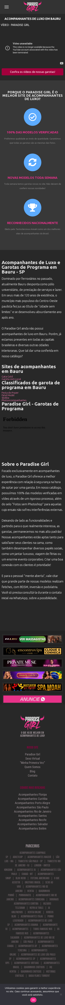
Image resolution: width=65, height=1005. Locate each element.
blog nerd (21, 878)
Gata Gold (7, 376)
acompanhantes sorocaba (31, 899)
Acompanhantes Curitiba (32, 798)
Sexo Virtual (32, 758)
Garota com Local (11, 379)
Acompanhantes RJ (26, 870)
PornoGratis (25, 895)
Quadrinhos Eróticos (34, 967)
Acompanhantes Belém (32, 828)
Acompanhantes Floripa (32, 794)
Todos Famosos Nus (42, 929)
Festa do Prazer (10, 392)
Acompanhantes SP (25, 959)
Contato (32, 775)
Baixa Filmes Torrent (39, 976)
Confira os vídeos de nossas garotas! (32, 71)
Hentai (30, 891)
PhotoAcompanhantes (14, 400)
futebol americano (40, 878)
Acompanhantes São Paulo (32, 807)
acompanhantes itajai (32, 916)
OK (33, 1000)
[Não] (60, 994)
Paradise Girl (32, 754)
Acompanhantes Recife (32, 820)
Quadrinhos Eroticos (31, 971)
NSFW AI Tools (37, 908)
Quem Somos (32, 767)
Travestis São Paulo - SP (30, 861)
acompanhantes (20, 929)
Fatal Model (8, 395)
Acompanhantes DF (27, 946)
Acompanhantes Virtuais (26, 963)
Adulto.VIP (18, 857)
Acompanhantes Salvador (32, 824)
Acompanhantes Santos (32, 815)
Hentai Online (34, 912)
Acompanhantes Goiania (26, 925)
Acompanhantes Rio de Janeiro (32, 811)
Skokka (5, 397)
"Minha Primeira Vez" (32, 762)
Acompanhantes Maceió (39, 857)
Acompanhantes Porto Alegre (32, 803)
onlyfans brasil (32, 882)
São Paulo (28, 942)
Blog (32, 771)
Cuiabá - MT (27, 874)
